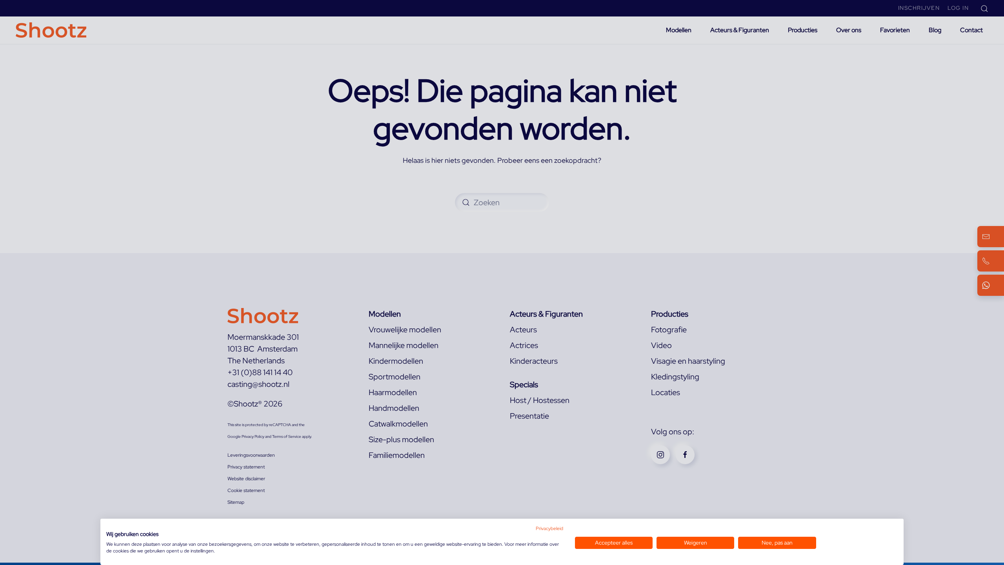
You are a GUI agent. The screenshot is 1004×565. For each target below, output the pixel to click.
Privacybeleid (549, 528)
